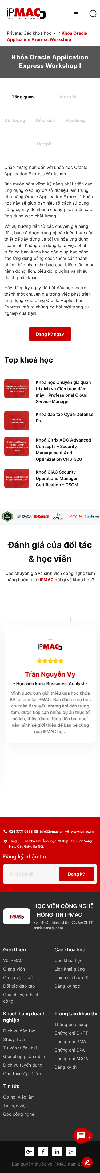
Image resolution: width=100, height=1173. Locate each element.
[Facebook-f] (43, 1151)
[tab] (28, 97)
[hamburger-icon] (76, 13)
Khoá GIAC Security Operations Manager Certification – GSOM (57, 478)
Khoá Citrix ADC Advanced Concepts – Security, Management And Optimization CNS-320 (63, 449)
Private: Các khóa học (29, 33)
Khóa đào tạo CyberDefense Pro (64, 417)
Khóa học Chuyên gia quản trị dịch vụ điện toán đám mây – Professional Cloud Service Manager (63, 392)
